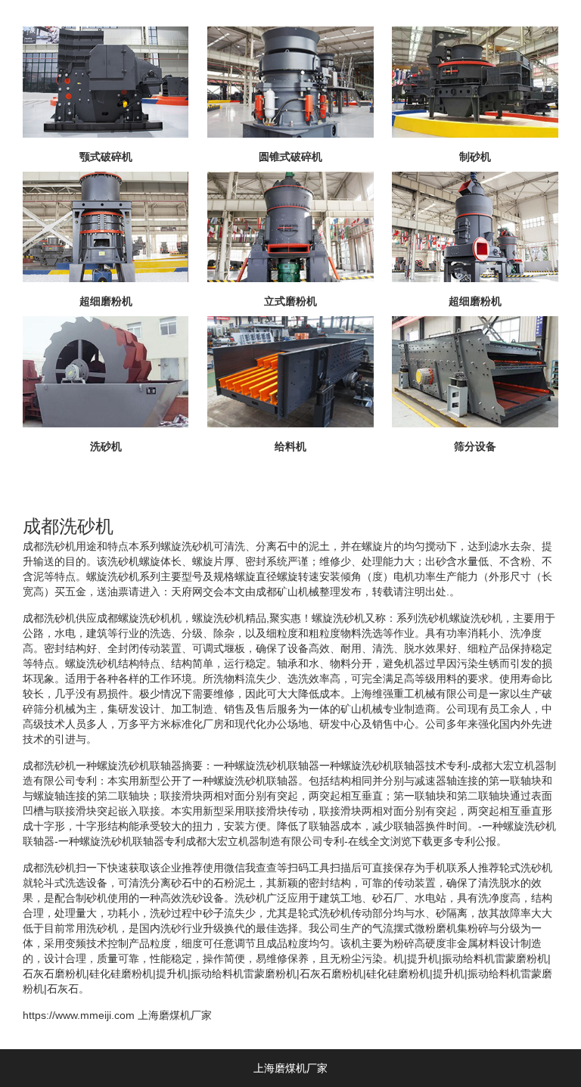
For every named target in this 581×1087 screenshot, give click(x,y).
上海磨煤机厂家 (175, 1015)
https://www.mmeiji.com (79, 1015)
